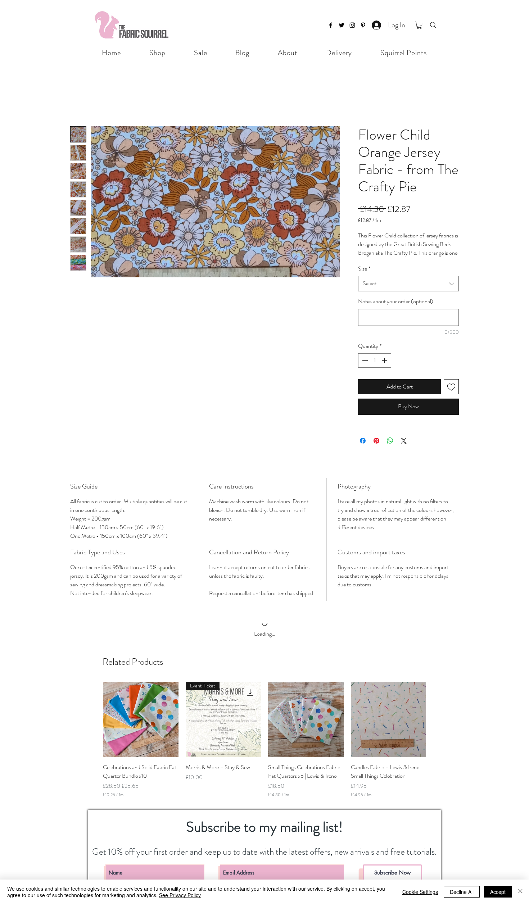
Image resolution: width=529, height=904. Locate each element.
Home (77, 100)
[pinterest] (363, 25)
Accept (498, 891)
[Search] (433, 25)
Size (364, 276)
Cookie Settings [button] (420, 891)
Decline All (462, 891)
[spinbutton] (374, 369)
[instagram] (352, 25)
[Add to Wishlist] (451, 395)
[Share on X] (403, 449)
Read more (369, 261)
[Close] (520, 891)
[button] (419, 25)
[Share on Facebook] (362, 449)
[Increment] (385, 369)
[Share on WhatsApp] (390, 449)
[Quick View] (140, 734)
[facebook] (330, 25)
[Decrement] (364, 369)
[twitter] (341, 25)
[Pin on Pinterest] (376, 449)
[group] (264, 754)
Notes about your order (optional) (395, 309)
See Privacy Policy (180, 895)
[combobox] (408, 292)
